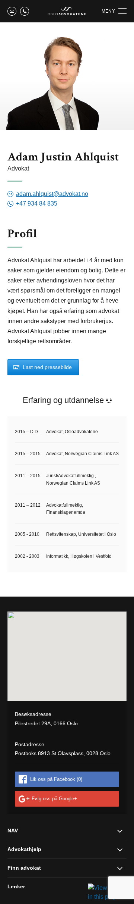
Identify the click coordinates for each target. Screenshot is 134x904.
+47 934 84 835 (36, 204)
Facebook (56, 779)
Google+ (54, 798)
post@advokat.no (11, 11)
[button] (67, 655)
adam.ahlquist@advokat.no (52, 194)
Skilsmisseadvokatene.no (67, 11)
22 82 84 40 (24, 11)
